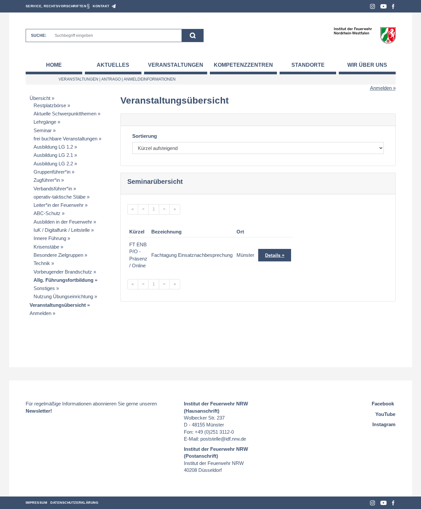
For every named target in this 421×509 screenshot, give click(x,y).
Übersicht (40, 98)
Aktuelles (113, 65)
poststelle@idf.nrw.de (223, 439)
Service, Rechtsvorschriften (56, 6)
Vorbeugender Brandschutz (63, 272)
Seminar (43, 130)
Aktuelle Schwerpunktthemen (65, 113)
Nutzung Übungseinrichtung (63, 296)
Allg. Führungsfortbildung (63, 280)
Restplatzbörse (50, 105)
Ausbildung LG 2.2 (53, 163)
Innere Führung (50, 238)
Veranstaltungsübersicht (58, 305)
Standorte (308, 65)
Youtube (383, 6)
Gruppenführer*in (52, 172)
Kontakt (101, 6)
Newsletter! (39, 411)
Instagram (372, 6)
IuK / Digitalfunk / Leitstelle (62, 230)
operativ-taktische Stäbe (60, 197)
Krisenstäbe (46, 247)
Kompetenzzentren (243, 65)
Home (54, 65)
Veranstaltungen (175, 65)
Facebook (393, 6)
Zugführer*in (47, 180)
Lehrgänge (45, 122)
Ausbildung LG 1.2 (53, 147)
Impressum (36, 502)
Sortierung (144, 136)
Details (273, 255)
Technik (42, 263)
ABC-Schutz (47, 213)
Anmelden (381, 88)
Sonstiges (44, 288)
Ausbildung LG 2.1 (53, 155)
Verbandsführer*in (53, 188)
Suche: (38, 35)
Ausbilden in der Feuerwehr (63, 222)
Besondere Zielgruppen (58, 255)
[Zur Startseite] (365, 35)
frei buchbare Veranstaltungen (65, 138)
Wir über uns (367, 65)
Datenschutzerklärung (74, 502)
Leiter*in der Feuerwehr (59, 205)
